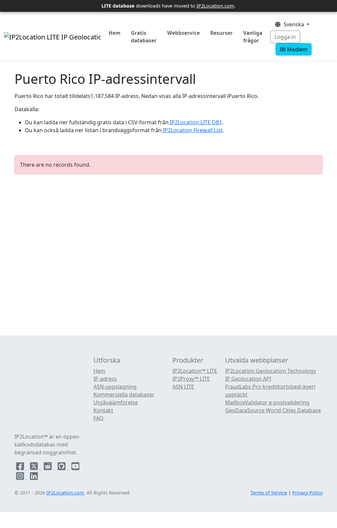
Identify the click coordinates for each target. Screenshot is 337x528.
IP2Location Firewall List (192, 130)
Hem (114, 33)
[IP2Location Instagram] (20, 477)
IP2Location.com (215, 5)
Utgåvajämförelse (115, 402)
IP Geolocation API (248, 378)
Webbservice (183, 33)
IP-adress (105, 378)
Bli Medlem (293, 49)
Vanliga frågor (252, 37)
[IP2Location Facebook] (20, 467)
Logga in (285, 36)
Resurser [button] (221, 33)
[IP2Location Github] (62, 467)
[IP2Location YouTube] (75, 467)
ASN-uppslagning (115, 386)
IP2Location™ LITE (194, 370)
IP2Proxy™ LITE (191, 378)
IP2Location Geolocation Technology (270, 370)
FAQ (98, 418)
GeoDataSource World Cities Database (273, 410)
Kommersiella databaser (123, 394)
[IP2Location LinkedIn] (33, 477)
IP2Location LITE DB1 (195, 122)
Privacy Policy (307, 493)
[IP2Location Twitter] (34, 467)
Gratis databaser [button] (144, 37)
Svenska (293, 24)
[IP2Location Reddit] (48, 467)
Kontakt (103, 410)
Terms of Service (268, 493)
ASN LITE (183, 386)
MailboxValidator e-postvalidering (267, 402)
